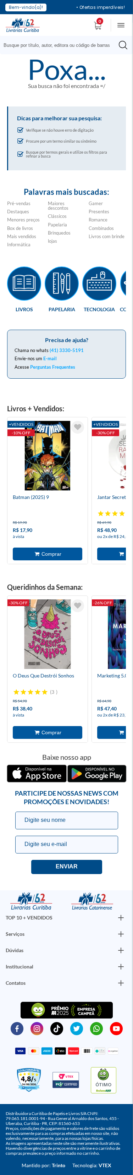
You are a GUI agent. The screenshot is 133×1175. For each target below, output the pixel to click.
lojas (52, 241)
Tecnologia (99, 309)
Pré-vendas (19, 203)
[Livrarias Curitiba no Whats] (96, 1028)
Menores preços (23, 220)
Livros (24, 309)
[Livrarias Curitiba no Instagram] (37, 1028)
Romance (98, 220)
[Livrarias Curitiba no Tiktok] (56, 1028)
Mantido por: (43, 1165)
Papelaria (57, 224)
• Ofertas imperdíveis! (100, 7)
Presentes (99, 211)
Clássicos (57, 216)
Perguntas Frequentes (52, 367)
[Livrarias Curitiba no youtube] (116, 1028)
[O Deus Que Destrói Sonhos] (47, 635)
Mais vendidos (21, 236)
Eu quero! (66, 867)
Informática (19, 244)
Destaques (18, 211)
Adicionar (47, 554)
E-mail (50, 358)
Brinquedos (59, 233)
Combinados (101, 228)
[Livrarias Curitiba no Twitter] (76, 1028)
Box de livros (20, 228)
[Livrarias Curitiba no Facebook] (17, 1028)
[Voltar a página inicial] (23, 24)
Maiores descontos (58, 206)
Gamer (96, 203)
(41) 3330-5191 (67, 350)
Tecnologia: (91, 1165)
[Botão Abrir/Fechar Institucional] (121, 917)
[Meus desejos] (77, 427)
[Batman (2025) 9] (47, 457)
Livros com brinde (106, 236)
